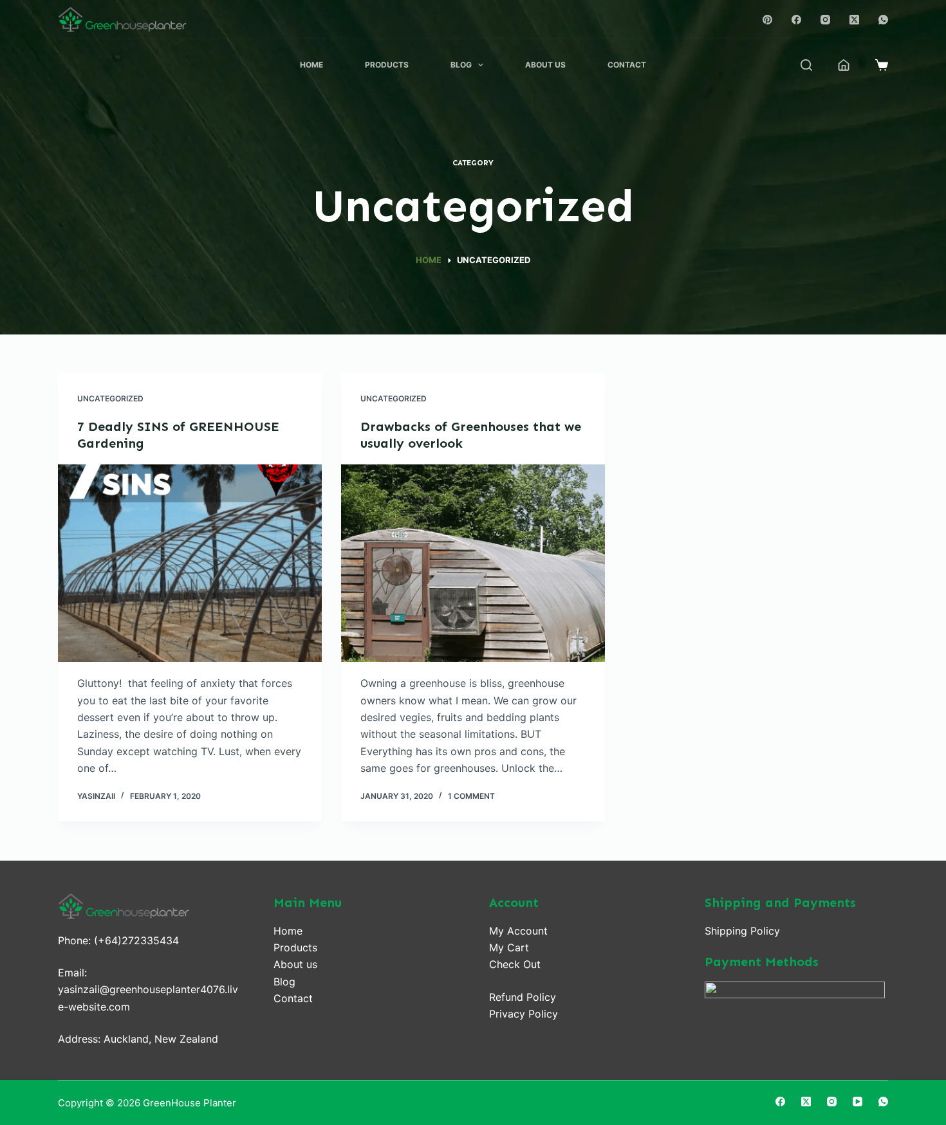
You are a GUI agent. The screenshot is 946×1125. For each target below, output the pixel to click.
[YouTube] (857, 1101)
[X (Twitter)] (854, 19)
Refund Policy (522, 997)
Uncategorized (110, 398)
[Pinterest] (767, 19)
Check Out (515, 964)
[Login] (843, 65)
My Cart (509, 947)
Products (387, 64)
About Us (545, 64)
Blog (461, 64)
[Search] (806, 65)
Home (311, 64)
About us (295, 964)
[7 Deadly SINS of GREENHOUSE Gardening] (190, 563)
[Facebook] (796, 19)
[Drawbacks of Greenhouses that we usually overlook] (473, 563)
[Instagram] (825, 19)
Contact (626, 64)
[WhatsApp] (883, 19)
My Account (518, 930)
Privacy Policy (523, 1013)
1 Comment (471, 796)
